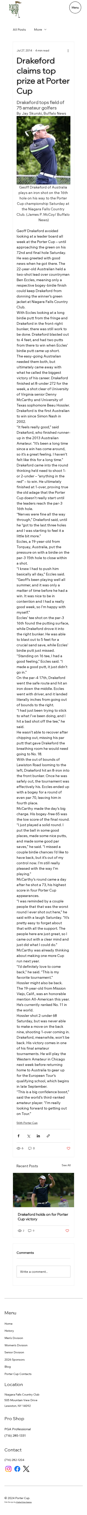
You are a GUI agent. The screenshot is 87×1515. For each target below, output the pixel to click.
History (9, 1331)
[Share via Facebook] (18, 1136)
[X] (26, 1469)
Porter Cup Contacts (18, 1374)
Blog (7, 1366)
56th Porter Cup (27, 1123)
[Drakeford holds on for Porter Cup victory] (43, 1190)
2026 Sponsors (14, 1359)
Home (8, 1323)
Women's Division (16, 1345)
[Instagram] (8, 1469)
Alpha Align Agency (24, 1502)
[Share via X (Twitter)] (28, 1136)
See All (66, 1165)
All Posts (19, 29)
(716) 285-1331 (15, 1435)
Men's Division (13, 1338)
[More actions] (68, 50)
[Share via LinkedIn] (38, 1136)
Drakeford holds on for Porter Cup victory (43, 1216)
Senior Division (14, 1352)
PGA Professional (17, 1429)
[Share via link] (48, 1136)
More (38, 29)
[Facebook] (17, 1469)
